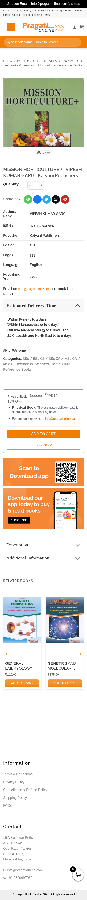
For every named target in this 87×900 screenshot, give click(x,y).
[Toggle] (77, 305)
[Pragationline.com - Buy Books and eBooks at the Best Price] (43, 27)
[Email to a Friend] (56, 199)
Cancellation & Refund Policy (25, 790)
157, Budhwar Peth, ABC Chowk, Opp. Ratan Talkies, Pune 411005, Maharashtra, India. (18, 848)
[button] (11, 27)
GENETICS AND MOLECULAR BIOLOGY (62, 666)
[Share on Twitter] (46, 199)
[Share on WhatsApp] (28, 199)
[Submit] (8, 42)
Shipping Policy (15, 798)
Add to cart (22, 683)
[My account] (74, 27)
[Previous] (6, 654)
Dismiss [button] (74, 4)
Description (17, 544)
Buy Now (43, 445)
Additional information (27, 558)
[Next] (80, 654)
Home (7, 61)
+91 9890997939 (19, 878)
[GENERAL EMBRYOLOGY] (22, 620)
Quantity (11, 184)
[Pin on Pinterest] (65, 199)
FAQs (7, 805)
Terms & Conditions (18, 774)
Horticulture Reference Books (60, 65)
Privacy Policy (13, 782)
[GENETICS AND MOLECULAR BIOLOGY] (65, 620)
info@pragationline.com (34, 289)
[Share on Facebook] (37, 199)
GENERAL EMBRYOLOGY (18, 665)
